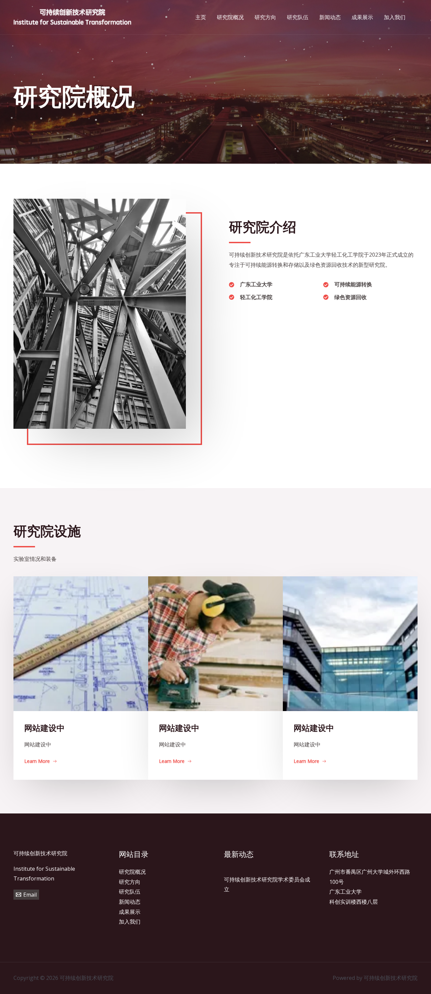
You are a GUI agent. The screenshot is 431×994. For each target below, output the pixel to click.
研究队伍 (129, 891)
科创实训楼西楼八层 (353, 901)
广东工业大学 (345, 891)
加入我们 (129, 921)
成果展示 (129, 912)
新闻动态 (129, 901)
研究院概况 (132, 871)
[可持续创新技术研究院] (72, 16)
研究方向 (129, 882)
